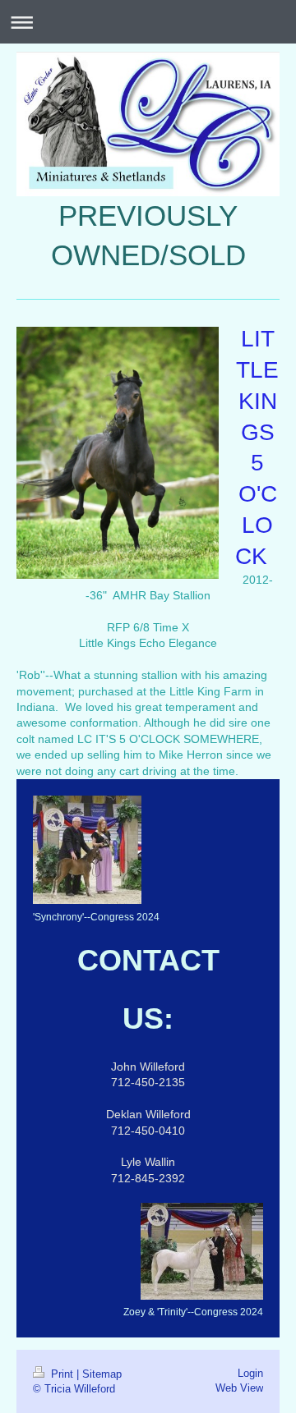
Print (62, 1373)
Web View (239, 1387)
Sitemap (102, 1373)
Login (250, 1372)
